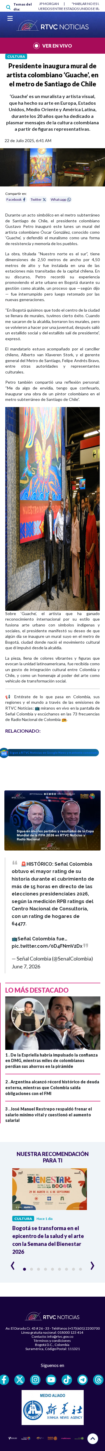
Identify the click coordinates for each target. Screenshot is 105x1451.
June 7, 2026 (26, 966)
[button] (24, 1269)
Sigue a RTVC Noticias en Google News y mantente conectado (54, 752)
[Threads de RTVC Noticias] (98, 1380)
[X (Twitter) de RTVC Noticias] (19, 1380)
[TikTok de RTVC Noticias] (67, 1380)
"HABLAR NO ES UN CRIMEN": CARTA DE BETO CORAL (54, 3)
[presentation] (12, 1263)
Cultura (16, 56)
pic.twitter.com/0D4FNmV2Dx (47, 946)
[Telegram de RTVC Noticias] (82, 1380)
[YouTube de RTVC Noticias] (51, 1380)
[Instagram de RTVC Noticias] (35, 1380)
